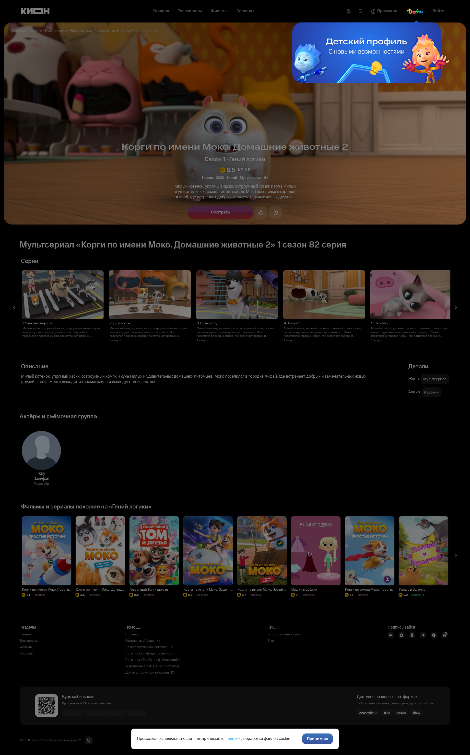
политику (233, 739)
